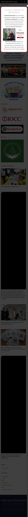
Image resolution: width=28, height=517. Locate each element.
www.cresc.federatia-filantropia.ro (14, 26)
